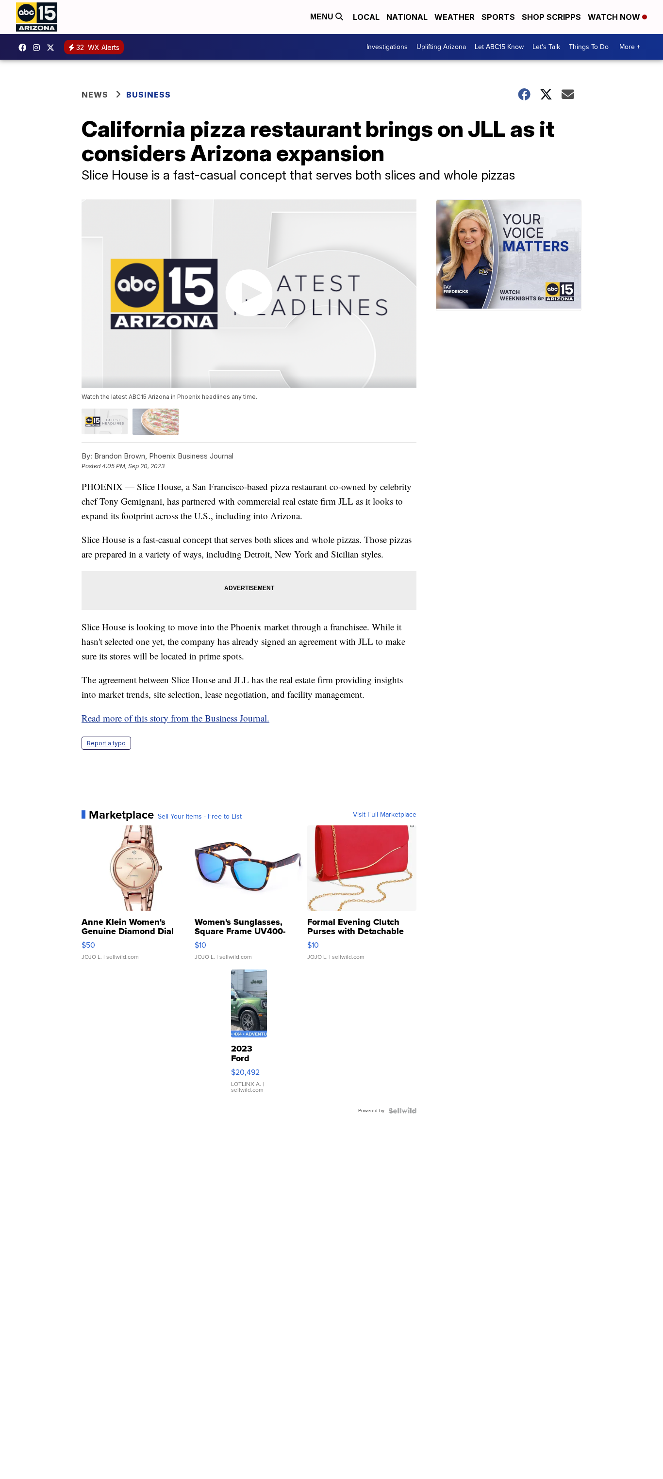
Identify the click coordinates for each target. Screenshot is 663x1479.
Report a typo (106, 743)
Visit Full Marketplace (384, 814)
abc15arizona (39, 47)
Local (366, 17)
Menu (322, 17)
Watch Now (615, 17)
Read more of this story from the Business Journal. (175, 718)
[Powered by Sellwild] (402, 1110)
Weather (454, 17)
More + (629, 47)
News (95, 94)
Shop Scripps (551, 17)
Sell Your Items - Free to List (200, 816)
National (407, 17)
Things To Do (589, 47)
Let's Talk (546, 47)
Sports (498, 17)
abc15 (24, 47)
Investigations (387, 47)
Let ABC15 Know (499, 47)
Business (149, 94)
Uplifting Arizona (441, 47)
